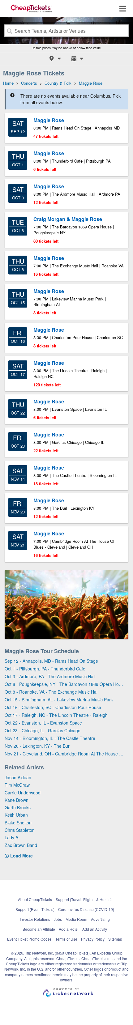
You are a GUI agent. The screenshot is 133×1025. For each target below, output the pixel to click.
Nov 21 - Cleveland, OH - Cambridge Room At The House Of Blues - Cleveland (64, 753)
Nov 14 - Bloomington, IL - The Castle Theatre (50, 738)
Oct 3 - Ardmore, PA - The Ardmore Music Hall (50, 676)
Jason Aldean (18, 777)
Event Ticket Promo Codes (29, 939)
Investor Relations (35, 919)
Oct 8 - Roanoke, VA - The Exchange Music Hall (51, 692)
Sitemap (115, 939)
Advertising (100, 919)
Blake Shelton (18, 822)
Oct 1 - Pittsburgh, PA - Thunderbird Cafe (45, 668)
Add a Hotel (69, 929)
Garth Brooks (18, 807)
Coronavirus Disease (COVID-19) (86, 909)
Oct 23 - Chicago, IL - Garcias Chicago (42, 730)
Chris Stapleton (20, 830)
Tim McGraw (17, 785)
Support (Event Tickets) (34, 909)
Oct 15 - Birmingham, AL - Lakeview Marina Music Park (59, 699)
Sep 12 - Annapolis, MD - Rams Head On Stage (51, 661)
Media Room (76, 919)
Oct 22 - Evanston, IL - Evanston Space (43, 722)
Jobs (58, 919)
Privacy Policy (93, 939)
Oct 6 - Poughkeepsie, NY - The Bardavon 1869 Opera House (64, 684)
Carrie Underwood (23, 792)
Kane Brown (16, 800)
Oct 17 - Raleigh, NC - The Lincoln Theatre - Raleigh (56, 715)
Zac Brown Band (21, 845)
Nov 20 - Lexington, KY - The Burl (38, 746)
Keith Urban (16, 815)
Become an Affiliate (39, 929)
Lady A (11, 837)
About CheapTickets (35, 899)
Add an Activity (94, 929)
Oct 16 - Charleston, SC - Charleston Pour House (53, 707)
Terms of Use (66, 939)
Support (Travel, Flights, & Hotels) (84, 899)
